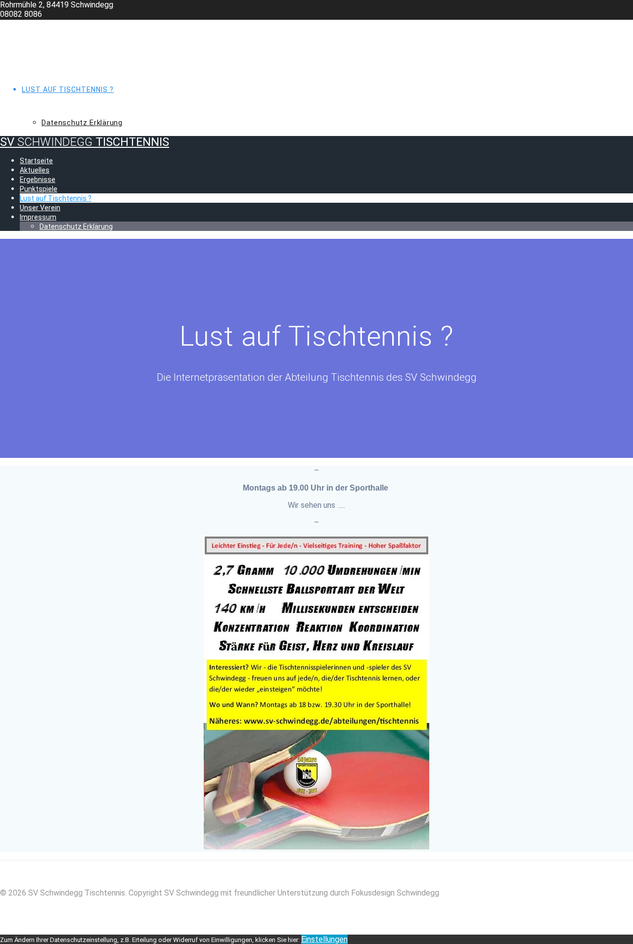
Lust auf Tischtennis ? (68, 89)
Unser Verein (48, 100)
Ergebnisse (44, 67)
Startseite (45, 45)
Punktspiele (46, 78)
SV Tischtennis (84, 26)
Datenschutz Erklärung (82, 122)
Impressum (44, 111)
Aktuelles (42, 56)
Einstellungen (324, 939)
